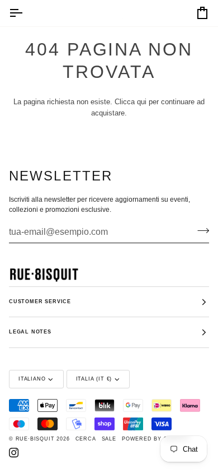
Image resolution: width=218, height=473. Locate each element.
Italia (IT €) (94, 379)
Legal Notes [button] (30, 332)
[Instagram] (14, 453)
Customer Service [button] (40, 301)
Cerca (85, 439)
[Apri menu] (25, 13)
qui (141, 102)
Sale (109, 439)
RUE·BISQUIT (35, 439)
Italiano (31, 379)
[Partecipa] (200, 230)
